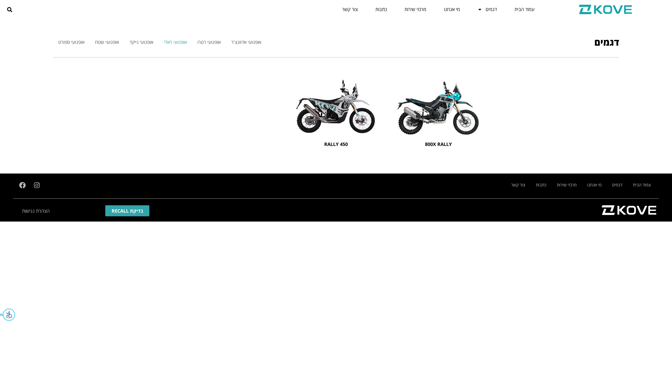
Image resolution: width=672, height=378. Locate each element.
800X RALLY (438, 144)
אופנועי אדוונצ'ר (246, 42)
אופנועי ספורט (71, 42)
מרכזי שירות (567, 185)
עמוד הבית (642, 185)
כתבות (541, 185)
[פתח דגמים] (479, 9)
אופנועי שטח (107, 42)
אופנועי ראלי (175, 42)
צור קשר (518, 185)
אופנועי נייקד (141, 42)
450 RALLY (336, 144)
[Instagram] (36, 185)
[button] (8, 314)
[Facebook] (22, 185)
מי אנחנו (594, 185)
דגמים (617, 185)
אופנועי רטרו (209, 42)
